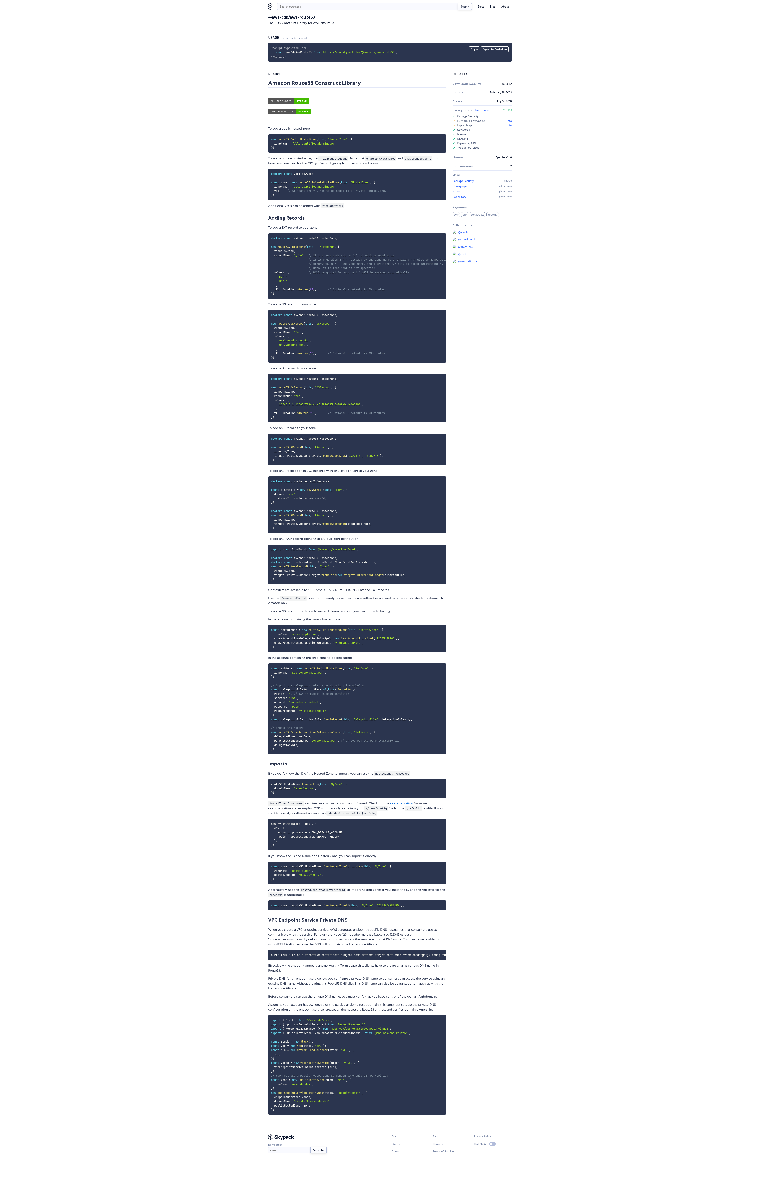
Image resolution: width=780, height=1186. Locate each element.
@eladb (463, 232)
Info (509, 120)
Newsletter (275, 1144)
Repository (459, 197)
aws (456, 214)
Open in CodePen (495, 49)
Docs (481, 6)
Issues (456, 191)
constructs (477, 214)
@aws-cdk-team (468, 261)
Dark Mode (480, 1143)
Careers (438, 1144)
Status (396, 1144)
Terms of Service (443, 1151)
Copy (474, 49)
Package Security (463, 181)
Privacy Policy (482, 1136)
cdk (465, 214)
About (505, 6)
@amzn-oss (465, 247)
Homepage (460, 186)
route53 (493, 214)
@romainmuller (467, 239)
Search (464, 6)
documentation (401, 803)
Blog (492, 6)
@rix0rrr (463, 254)
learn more (482, 110)
